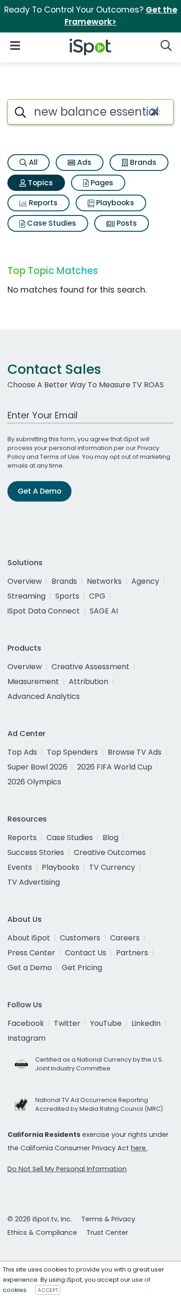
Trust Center (107, 1232)
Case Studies (50, 223)
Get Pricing (82, 967)
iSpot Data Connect (43, 611)
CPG (97, 596)
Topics (39, 182)
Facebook (25, 1023)
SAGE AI (104, 611)
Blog (110, 837)
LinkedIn (146, 1023)
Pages (101, 182)
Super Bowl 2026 (37, 767)
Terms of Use (59, 457)
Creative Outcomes (110, 852)
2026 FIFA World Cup (114, 767)
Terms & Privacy (108, 1219)
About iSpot (28, 938)
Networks (104, 581)
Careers (125, 938)
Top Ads (22, 752)
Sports (67, 596)
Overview (24, 581)
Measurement (33, 681)
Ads (83, 162)
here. (139, 1148)
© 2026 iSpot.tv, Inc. (39, 1219)
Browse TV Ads (135, 752)
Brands (142, 162)
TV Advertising (33, 882)
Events (19, 867)
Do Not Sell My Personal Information (67, 1169)
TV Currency (112, 867)
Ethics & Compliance (42, 1232)
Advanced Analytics (43, 696)
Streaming (26, 596)
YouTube (106, 1023)
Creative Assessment (90, 666)
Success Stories (35, 852)
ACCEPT (48, 1290)
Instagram (26, 1038)
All (32, 162)
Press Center (31, 952)
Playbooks (114, 202)
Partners (132, 952)
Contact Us (85, 952)
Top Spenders (72, 752)
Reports (42, 202)
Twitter (67, 1023)
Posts (126, 223)
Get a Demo (29, 967)
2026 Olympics (34, 781)
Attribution (88, 681)
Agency (145, 581)
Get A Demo (39, 491)
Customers (80, 938)
